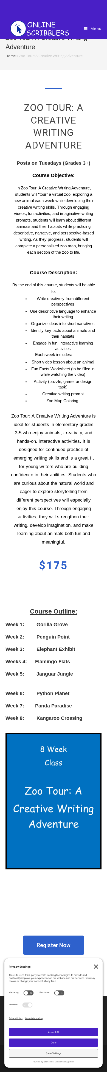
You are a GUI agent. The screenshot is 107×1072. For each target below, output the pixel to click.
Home (10, 55)
